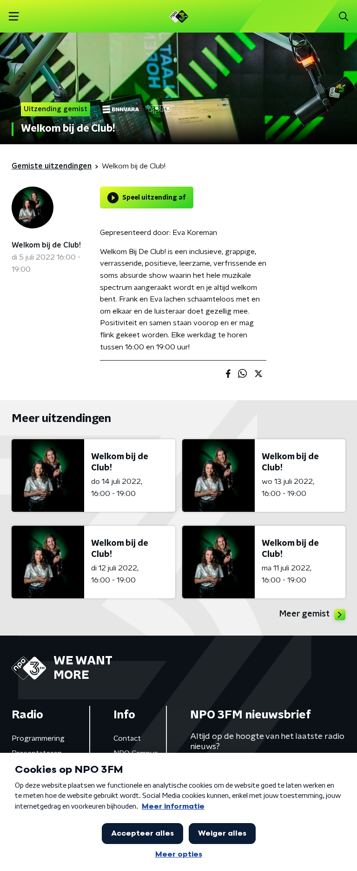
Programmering (38, 738)
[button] (14, 16)
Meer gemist (304, 614)
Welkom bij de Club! (46, 245)
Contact (127, 738)
